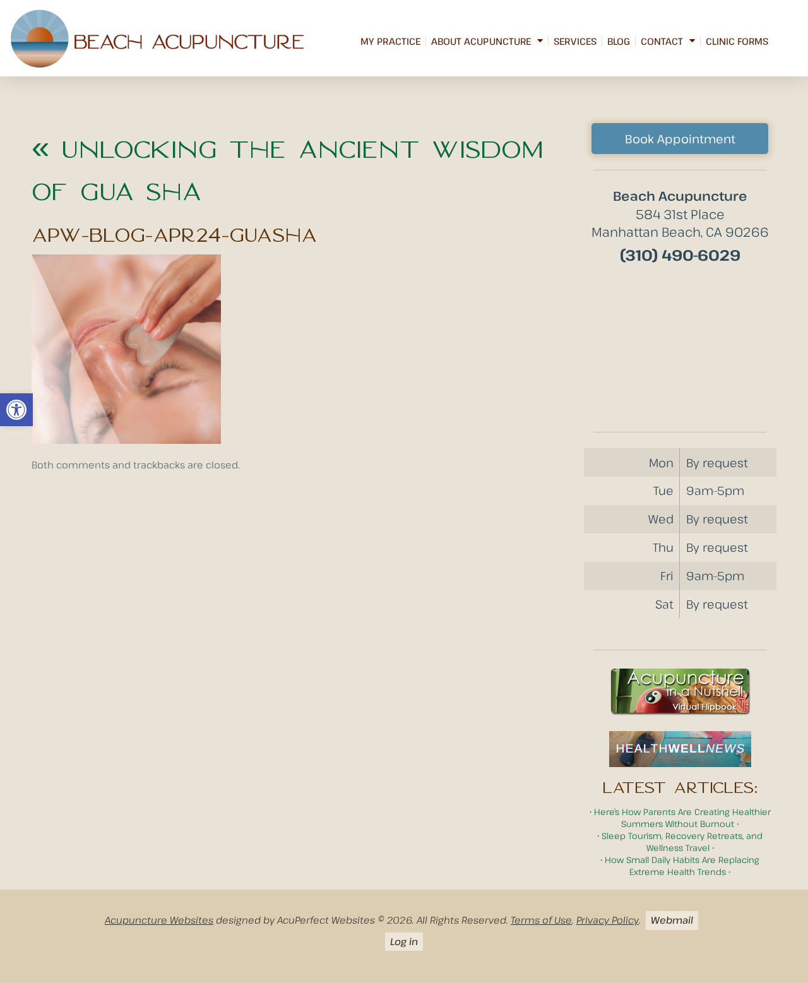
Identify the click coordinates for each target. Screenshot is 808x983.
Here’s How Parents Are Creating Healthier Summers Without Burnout (682, 818)
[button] (16, 409)
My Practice (390, 41)
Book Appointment (680, 138)
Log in (404, 941)
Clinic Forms (737, 41)
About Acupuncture (481, 41)
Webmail (672, 920)
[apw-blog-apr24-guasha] (126, 439)
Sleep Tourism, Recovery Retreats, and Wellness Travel (682, 842)
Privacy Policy (607, 920)
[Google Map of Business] (680, 343)
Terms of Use (541, 920)
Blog (618, 41)
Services (575, 41)
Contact (662, 41)
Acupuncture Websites (159, 920)
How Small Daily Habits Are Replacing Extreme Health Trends (682, 866)
